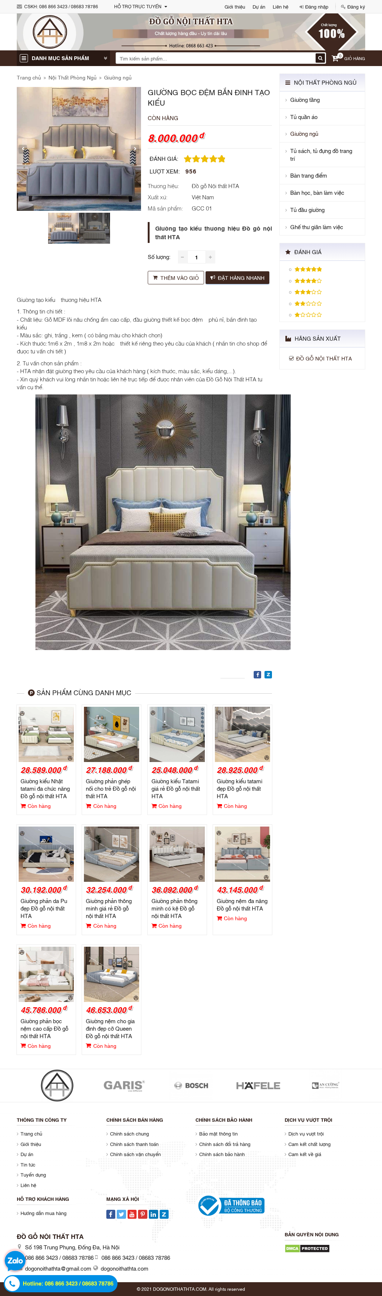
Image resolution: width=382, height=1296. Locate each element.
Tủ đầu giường (307, 209)
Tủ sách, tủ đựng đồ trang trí (321, 154)
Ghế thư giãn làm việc (316, 226)
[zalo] (15, 1262)
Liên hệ (280, 6)
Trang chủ (29, 77)
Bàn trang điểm (308, 175)
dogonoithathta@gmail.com (58, 1268)
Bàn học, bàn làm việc (317, 192)
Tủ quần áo (303, 116)
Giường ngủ (118, 77)
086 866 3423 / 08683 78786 (68, 6)
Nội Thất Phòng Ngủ (72, 77)
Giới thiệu (235, 6)
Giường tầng (305, 99)
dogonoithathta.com (124, 1268)
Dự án (259, 6)
